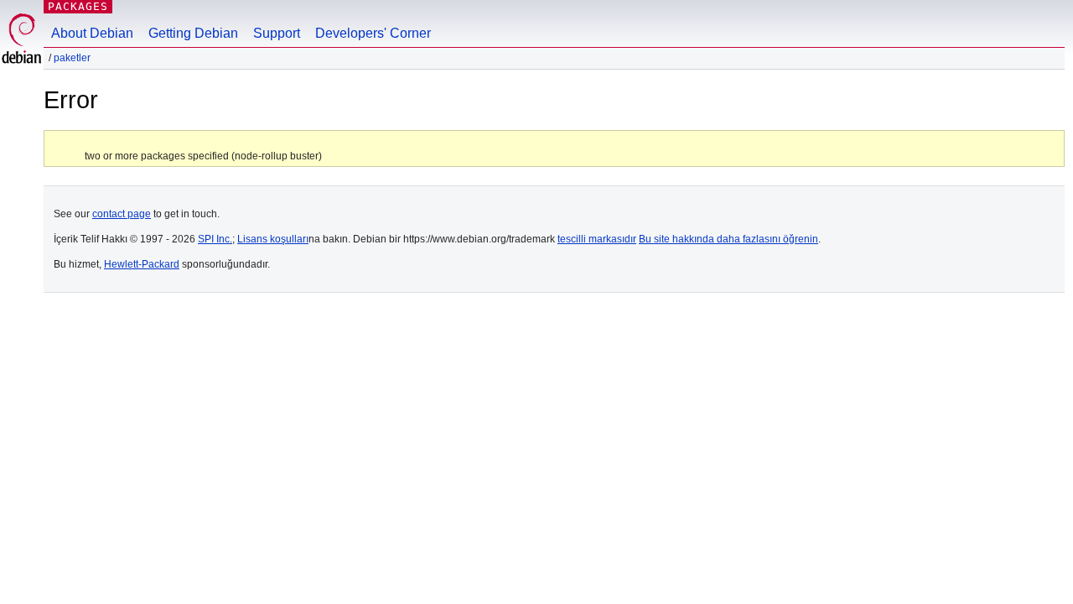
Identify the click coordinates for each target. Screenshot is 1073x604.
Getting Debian (193, 33)
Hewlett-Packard (141, 264)
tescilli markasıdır (596, 239)
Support (276, 33)
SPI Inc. (215, 239)
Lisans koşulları (272, 239)
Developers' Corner (373, 33)
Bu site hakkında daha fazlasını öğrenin (728, 239)
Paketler (72, 58)
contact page (121, 214)
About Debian (92, 33)
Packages (78, 6)
